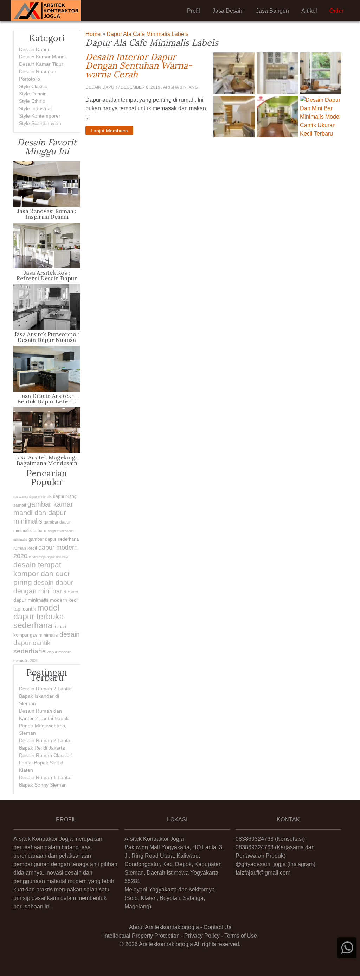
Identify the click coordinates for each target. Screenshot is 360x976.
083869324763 (255, 839)
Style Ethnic (32, 101)
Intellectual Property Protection (141, 936)
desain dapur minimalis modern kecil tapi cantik (45, 600)
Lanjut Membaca (109, 130)
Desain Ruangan (37, 71)
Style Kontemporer (39, 116)
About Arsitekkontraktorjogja (164, 927)
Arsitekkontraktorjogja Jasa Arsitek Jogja (46, 10)
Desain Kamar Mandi (42, 57)
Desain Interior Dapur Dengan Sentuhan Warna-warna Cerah (146, 65)
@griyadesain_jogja (261, 864)
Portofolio (29, 79)
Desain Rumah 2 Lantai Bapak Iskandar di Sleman (45, 696)
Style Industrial (35, 108)
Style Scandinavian (40, 123)
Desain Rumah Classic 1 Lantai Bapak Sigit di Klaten (46, 762)
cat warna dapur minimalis (32, 497)
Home (93, 34)
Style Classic (33, 86)
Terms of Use (240, 936)
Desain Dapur (34, 49)
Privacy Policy (202, 936)
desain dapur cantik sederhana (46, 643)
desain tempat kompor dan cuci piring (41, 573)
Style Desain (33, 93)
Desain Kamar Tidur (41, 64)
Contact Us (217, 927)
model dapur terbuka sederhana (38, 616)
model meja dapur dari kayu (49, 557)
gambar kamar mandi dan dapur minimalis (43, 512)
